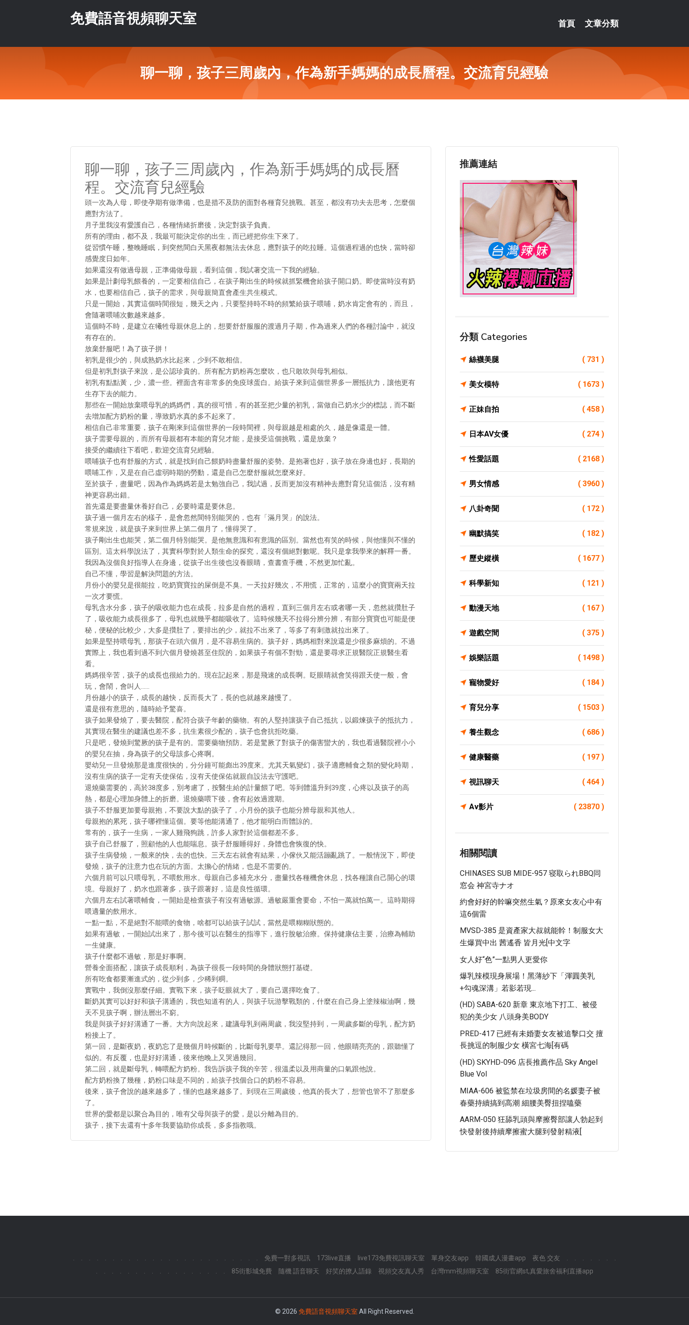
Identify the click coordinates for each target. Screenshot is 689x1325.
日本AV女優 (536, 433)
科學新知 (536, 583)
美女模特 (536, 384)
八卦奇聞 (536, 508)
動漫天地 (536, 607)
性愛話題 (536, 458)
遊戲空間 (536, 632)
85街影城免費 (252, 1271)
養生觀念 (536, 732)
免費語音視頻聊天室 (133, 18)
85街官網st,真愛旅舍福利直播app (544, 1271)
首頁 (566, 23)
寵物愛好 (536, 682)
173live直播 (334, 1258)
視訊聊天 (536, 781)
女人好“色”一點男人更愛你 (503, 959)
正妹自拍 (536, 409)
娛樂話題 (536, 657)
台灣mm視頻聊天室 (460, 1271)
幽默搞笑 (536, 533)
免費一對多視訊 (287, 1258)
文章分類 (602, 23)
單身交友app (450, 1258)
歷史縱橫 (536, 558)
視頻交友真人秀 (401, 1271)
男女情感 (536, 483)
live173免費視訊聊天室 (391, 1258)
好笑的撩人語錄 (349, 1271)
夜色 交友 (546, 1258)
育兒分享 (536, 707)
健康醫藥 (536, 757)
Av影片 (536, 806)
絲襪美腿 (536, 359)
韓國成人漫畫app (500, 1258)
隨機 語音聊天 (298, 1271)
